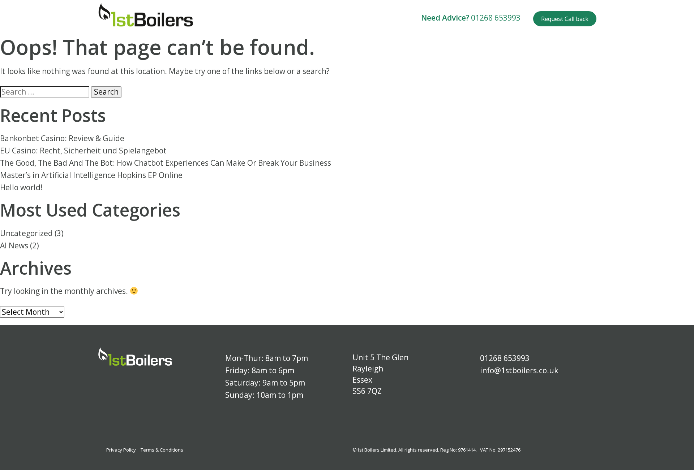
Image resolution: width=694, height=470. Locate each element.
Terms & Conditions (162, 450)
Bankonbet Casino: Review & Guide (62, 138)
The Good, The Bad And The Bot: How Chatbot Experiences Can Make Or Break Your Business (165, 163)
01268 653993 (495, 18)
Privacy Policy (121, 450)
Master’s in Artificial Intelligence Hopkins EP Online (91, 175)
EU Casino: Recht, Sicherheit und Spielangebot (83, 150)
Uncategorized (26, 233)
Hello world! (21, 187)
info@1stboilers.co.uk (519, 370)
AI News (14, 245)
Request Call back (564, 19)
